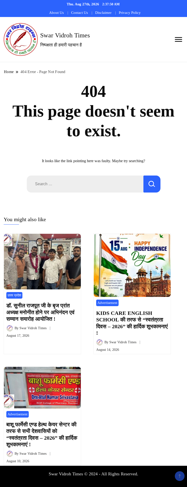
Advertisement (107, 303)
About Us (56, 13)
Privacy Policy (130, 13)
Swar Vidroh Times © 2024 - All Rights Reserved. (93, 473)
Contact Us (79, 13)
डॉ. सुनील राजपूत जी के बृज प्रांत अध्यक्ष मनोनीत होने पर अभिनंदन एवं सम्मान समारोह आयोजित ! (40, 312)
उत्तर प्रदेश (14, 295)
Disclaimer (103, 13)
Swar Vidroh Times (65, 35)
